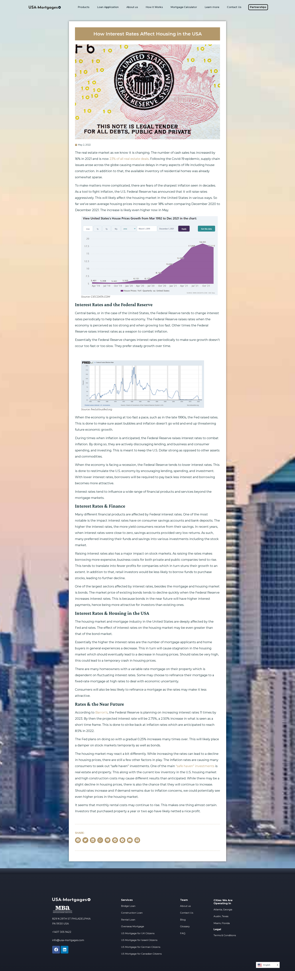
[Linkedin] (64, 949)
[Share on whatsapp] (100, 840)
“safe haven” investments (195, 766)
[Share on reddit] (115, 840)
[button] (258, 7)
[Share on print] (137, 840)
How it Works (154, 7)
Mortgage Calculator (184, 7)
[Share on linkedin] (93, 840)
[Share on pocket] (107, 840)
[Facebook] (56, 949)
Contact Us (234, 7)
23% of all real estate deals (129, 159)
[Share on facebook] (78, 840)
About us (132, 7)
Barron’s (101, 712)
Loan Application (108, 7)
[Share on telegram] (122, 840)
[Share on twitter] (85, 840)
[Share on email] (130, 840)
